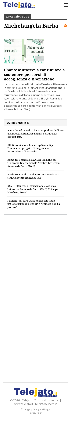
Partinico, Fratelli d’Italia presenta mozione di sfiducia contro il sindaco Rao (33, 176)
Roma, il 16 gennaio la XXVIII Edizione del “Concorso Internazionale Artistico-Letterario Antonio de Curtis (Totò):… (33, 163)
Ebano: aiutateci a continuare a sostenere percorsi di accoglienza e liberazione (34, 74)
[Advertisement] (35, 257)
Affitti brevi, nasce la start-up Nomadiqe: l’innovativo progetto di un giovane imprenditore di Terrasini (30, 148)
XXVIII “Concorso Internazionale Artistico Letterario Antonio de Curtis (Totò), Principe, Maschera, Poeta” (33, 189)
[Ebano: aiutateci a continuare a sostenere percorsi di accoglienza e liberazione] (24, 51)
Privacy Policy (35, 413)
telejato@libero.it (46, 404)
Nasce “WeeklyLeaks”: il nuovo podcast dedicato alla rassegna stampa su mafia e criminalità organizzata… (35, 133)
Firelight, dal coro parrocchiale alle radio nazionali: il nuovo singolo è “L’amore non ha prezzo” (33, 204)
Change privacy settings (35, 409)
